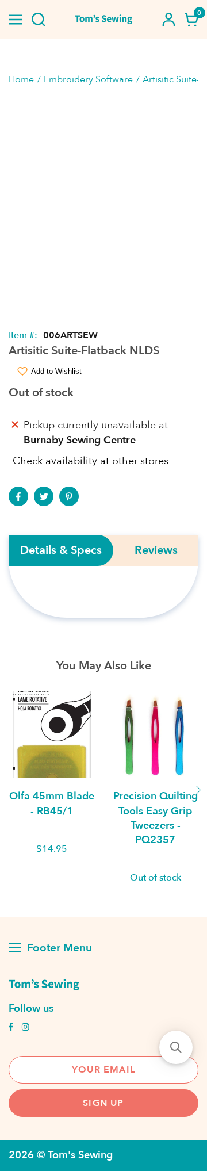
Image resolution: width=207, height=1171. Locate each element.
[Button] (38, 19)
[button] (176, 1047)
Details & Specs (61, 550)
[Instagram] (25, 1028)
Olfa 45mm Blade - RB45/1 (51, 803)
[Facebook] (18, 496)
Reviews (156, 550)
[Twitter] (43, 496)
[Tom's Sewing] (103, 19)
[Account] (168, 19)
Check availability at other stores (90, 461)
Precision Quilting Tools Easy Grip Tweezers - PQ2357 (155, 818)
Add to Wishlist (56, 371)
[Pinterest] (69, 496)
